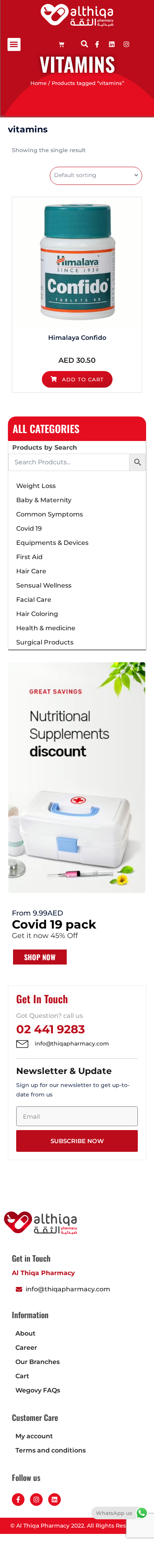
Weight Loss (36, 486)
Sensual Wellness (43, 585)
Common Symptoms (49, 514)
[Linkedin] (111, 44)
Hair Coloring (37, 614)
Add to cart (82, 379)
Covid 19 (29, 528)
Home (38, 83)
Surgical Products (44, 642)
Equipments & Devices (52, 542)
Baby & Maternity (43, 500)
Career (26, 1347)
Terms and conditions (50, 1450)
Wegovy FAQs (37, 1390)
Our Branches (37, 1362)
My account (34, 1436)
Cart (22, 1376)
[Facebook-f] (18, 1499)
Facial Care (33, 599)
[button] (14, 44)
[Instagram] (36, 1499)
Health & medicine (45, 628)
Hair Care (31, 571)
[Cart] (61, 44)
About (25, 1333)
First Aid (29, 557)
